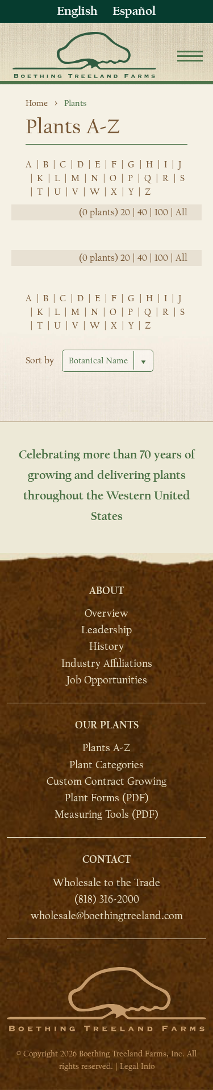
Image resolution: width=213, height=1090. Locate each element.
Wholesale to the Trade (106, 882)
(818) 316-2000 (106, 899)
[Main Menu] (190, 58)
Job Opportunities (106, 680)
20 (125, 212)
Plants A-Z (106, 747)
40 (142, 212)
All (181, 212)
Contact (106, 860)
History (106, 646)
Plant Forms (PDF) (107, 798)
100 (161, 212)
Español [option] (134, 10)
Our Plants (107, 725)
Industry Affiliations (106, 663)
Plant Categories (106, 764)
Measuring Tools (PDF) (106, 814)
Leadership (106, 630)
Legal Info (137, 1066)
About (106, 591)
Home (37, 103)
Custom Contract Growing (106, 781)
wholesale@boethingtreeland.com (107, 915)
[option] (134, 11)
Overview (106, 613)
